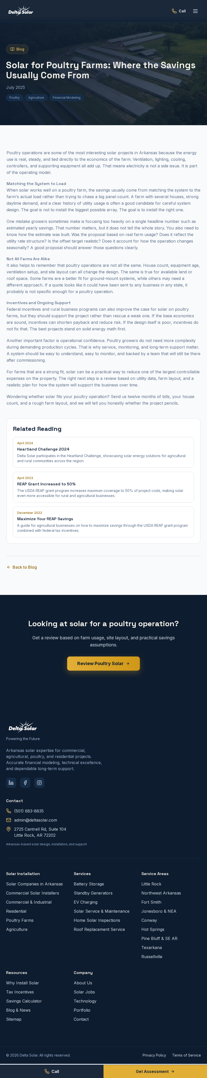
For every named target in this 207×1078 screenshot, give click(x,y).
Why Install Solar (22, 982)
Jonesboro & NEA (158, 911)
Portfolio (82, 1010)
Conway (149, 920)
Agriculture (17, 929)
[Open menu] (195, 11)
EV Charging (85, 902)
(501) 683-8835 (29, 810)
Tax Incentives (20, 991)
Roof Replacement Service (99, 929)
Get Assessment (152, 1071)
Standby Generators (93, 893)
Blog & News (18, 1010)
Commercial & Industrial (28, 902)
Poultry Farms (20, 920)
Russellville (151, 956)
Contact (81, 1019)
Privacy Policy (154, 1055)
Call (55, 1071)
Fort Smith (151, 902)
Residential (16, 911)
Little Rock (151, 883)
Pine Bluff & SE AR (159, 938)
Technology (85, 1001)
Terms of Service (186, 1055)
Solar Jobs (84, 991)
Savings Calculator (24, 1001)
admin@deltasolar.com (35, 820)
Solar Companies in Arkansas (34, 883)
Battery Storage (89, 883)
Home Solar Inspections (97, 920)
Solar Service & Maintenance (102, 911)
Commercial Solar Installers (32, 893)
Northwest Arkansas (161, 893)
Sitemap (13, 1019)
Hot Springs (152, 929)
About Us (83, 982)
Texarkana (151, 947)
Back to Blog (25, 567)
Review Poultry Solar (100, 663)
